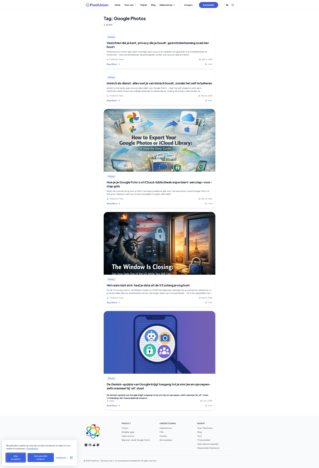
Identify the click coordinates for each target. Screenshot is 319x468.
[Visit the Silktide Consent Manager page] (71, 457)
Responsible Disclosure (208, 448)
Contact (163, 436)
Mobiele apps (128, 432)
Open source (128, 436)
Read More (112, 64)
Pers (199, 436)
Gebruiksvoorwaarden (208, 444)
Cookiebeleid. (32, 448)
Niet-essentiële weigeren (40, 457)
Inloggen (188, 5)
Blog (153, 5)
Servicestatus (166, 440)
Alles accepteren (16, 457)
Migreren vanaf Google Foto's (136, 440)
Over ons (128, 5)
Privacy (111, 37)
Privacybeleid (203, 440)
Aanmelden (208, 5)
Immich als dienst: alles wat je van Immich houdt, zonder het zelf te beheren (159, 83)
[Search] (232, 4)
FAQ (161, 432)
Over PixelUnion (205, 428)
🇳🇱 (227, 5)
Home (117, 5)
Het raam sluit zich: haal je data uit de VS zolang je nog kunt (148, 285)
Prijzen (143, 5)
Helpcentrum (166, 5)
